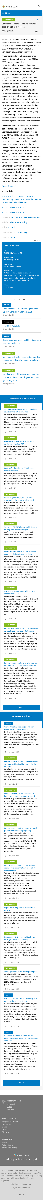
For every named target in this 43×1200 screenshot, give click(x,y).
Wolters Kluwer (7, 1145)
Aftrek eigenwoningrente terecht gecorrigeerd (20, 972)
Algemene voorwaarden (21, 1188)
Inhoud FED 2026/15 (11, 326)
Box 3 (12, 237)
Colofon (5, 1129)
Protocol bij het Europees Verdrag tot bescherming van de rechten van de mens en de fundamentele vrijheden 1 (21, 199)
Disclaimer (15, 1184)
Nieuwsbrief (11, 1104)
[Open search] (39, 6)
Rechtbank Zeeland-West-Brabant (25, 217)
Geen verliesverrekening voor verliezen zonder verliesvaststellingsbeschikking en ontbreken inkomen (21, 764)
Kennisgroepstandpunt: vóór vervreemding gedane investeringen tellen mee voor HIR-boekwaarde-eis (19, 867)
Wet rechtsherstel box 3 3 (13, 212)
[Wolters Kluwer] (10, 6)
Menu (7, 13)
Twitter (9, 1107)
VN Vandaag (21, 232)
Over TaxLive (6, 1124)
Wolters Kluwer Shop (9, 1148)
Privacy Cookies (26, 1184)
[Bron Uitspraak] (9, 186)
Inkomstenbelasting (18, 222)
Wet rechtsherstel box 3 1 (13, 207)
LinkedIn (10, 1109)
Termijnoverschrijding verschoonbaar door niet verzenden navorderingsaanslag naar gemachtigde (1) (21, 377)
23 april (11, 227)
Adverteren (6, 1132)
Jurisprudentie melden (10, 1122)
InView (4, 1143)
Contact (4, 1127)
